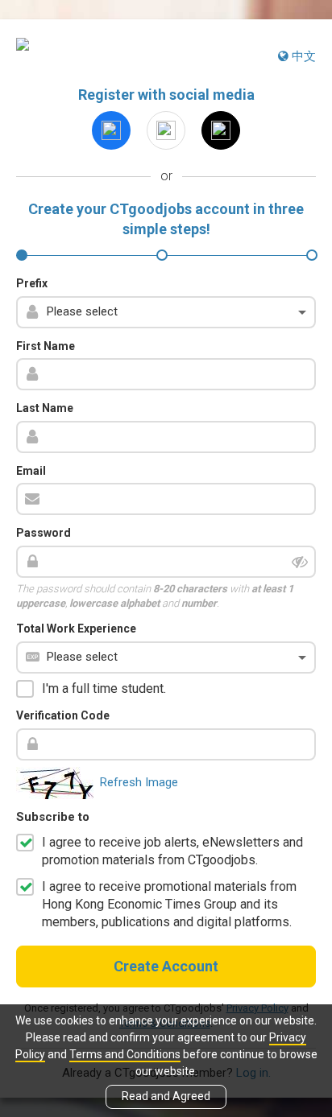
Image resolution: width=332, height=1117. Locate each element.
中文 (302, 56)
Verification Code (63, 715)
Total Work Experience (76, 628)
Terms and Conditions (125, 1054)
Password (43, 532)
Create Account (166, 966)
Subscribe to (52, 817)
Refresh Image (139, 782)
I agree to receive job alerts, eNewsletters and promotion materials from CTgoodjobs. (172, 851)
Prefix (32, 283)
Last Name (44, 408)
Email (31, 470)
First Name (45, 346)
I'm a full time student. (104, 688)
